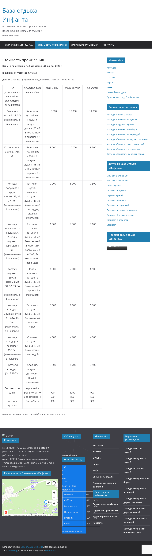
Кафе (109, 87)
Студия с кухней (115, 195)
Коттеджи (112, 67)
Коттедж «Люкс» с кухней (119, 114)
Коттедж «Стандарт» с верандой (123, 149)
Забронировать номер (84, 44)
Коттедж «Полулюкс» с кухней (122, 119)
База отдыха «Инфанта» (19, 44)
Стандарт (111, 224)
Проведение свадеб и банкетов (123, 97)
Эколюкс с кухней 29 (117, 175)
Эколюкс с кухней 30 (117, 180)
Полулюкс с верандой (118, 205)
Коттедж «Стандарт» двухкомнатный (125, 144)
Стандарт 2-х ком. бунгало (120, 215)
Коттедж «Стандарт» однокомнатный (126, 154)
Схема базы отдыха (116, 92)
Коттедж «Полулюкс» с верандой (123, 134)
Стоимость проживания (52, 44)
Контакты (108, 44)
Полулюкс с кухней (116, 190)
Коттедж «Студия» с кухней (120, 124)
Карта (110, 82)
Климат (110, 72)
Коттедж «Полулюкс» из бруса (122, 129)
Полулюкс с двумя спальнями (122, 210)
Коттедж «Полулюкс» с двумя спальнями (127, 139)
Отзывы (111, 77)
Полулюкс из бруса (116, 200)
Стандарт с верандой (118, 219)
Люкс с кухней (114, 185)
